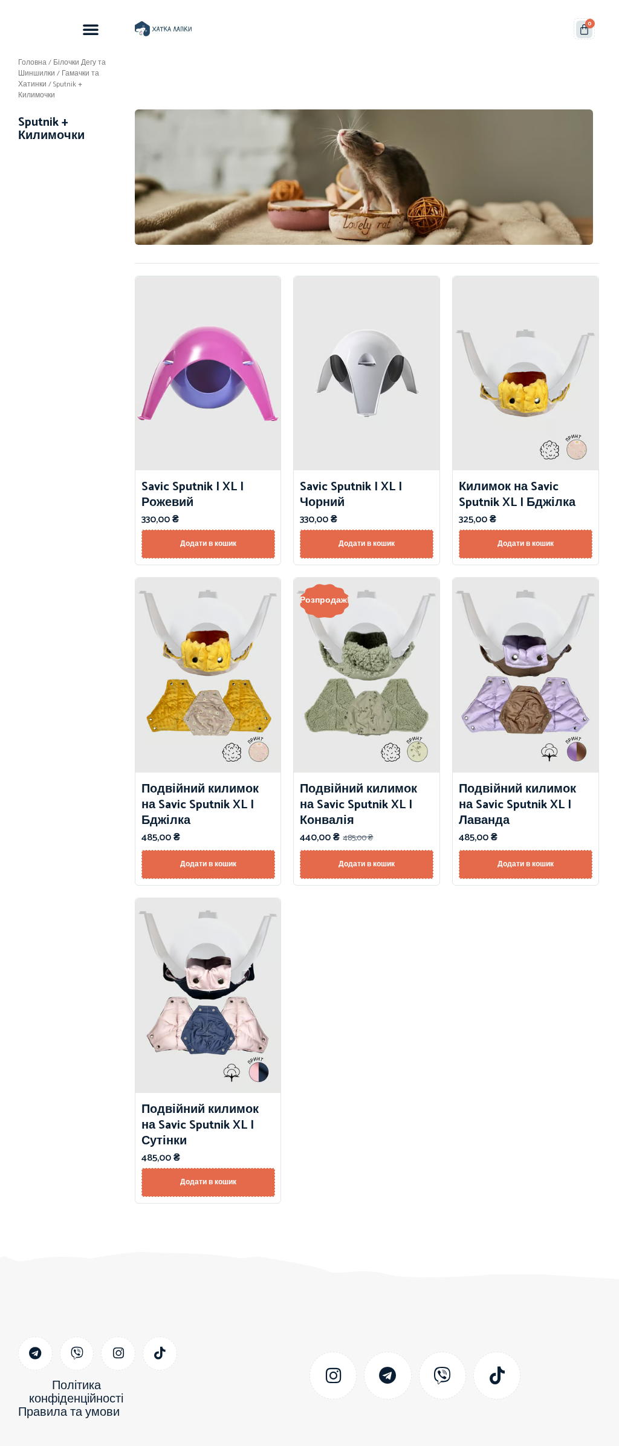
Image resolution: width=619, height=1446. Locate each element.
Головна (32, 62)
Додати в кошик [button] (208, 544)
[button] (90, 29)
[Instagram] (118, 1354)
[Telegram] (35, 1354)
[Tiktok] (160, 1354)
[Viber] (77, 1354)
